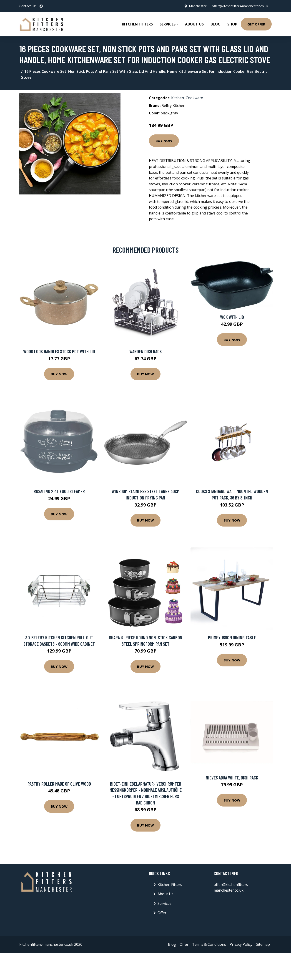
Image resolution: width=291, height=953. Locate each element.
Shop (232, 24)
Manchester (197, 6)
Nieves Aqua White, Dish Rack (232, 777)
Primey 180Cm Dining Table (232, 637)
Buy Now (164, 140)
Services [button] (168, 24)
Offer (162, 912)
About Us (194, 24)
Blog (216, 24)
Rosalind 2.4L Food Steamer (59, 491)
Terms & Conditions (209, 944)
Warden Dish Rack (145, 351)
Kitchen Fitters (137, 24)
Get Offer (256, 24)
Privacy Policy (241, 944)
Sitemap (263, 944)
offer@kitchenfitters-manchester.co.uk (240, 6)
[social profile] (41, 6)
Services (164, 903)
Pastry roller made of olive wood (59, 784)
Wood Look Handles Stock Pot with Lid (59, 351)
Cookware (194, 97)
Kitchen (177, 97)
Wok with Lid (232, 317)
